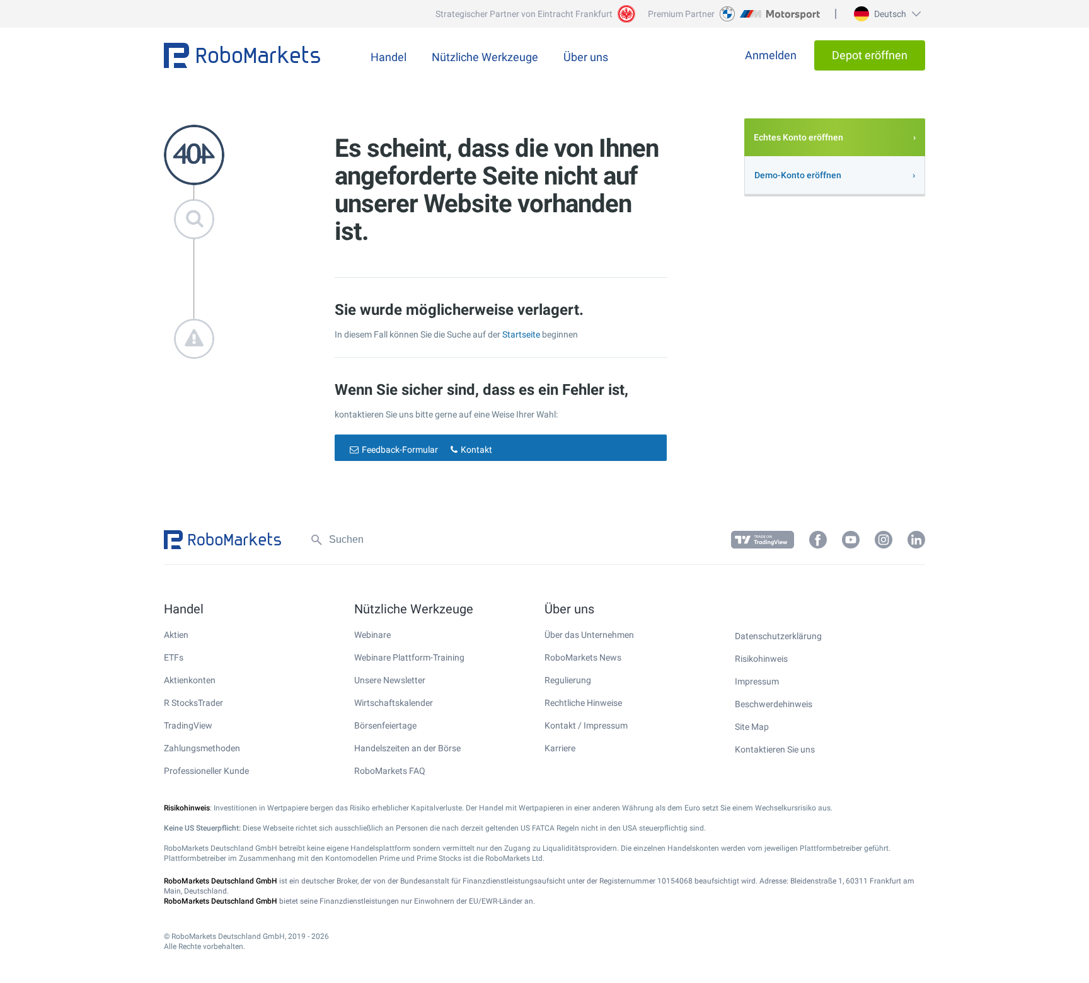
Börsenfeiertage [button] (385, 725)
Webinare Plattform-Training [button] (409, 657)
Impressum (757, 681)
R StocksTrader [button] (193, 703)
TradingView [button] (188, 725)
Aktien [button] (176, 635)
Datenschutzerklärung (778, 636)
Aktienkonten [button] (190, 680)
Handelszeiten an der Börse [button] (407, 748)
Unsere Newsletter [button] (389, 680)
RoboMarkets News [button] (582, 657)
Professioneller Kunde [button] (206, 771)
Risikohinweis (761, 659)
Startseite (521, 334)
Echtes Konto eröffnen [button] (798, 137)
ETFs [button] (173, 657)
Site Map (752, 727)
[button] (886, 14)
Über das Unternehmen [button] (589, 635)
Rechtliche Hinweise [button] (583, 703)
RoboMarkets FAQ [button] (389, 771)
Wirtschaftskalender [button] (393, 703)
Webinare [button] (372, 635)
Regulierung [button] (567, 680)
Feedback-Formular (400, 450)
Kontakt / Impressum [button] (586, 725)
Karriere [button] (559, 748)
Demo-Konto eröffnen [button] (797, 175)
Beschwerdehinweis (773, 704)
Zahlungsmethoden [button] (202, 748)
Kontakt (476, 450)
